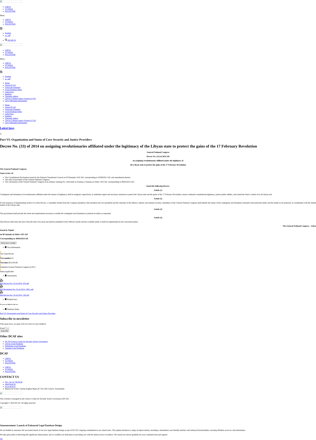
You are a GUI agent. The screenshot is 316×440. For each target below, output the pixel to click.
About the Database (12, 87)
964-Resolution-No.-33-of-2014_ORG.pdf (16, 289)
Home (7, 83)
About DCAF (10, 85)
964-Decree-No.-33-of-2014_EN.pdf (14, 283)
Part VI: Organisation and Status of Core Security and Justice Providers (27, 313)
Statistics (8, 94)
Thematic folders (11, 96)
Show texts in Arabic (8, 243)
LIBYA (8, 7)
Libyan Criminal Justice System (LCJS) (20, 99)
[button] (158, 15)
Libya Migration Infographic (16, 101)
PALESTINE (10, 11)
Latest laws (9, 92)
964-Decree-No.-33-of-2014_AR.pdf (14, 295)
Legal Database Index (13, 90)
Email (2, 328)
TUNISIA (9, 9)
